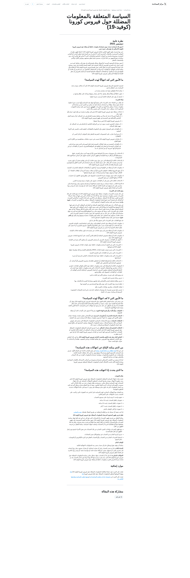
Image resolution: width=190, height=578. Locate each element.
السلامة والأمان (65, 4)
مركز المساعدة (127, 10)
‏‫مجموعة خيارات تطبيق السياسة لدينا (100, 477)
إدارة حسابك (74, 4)
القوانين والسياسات (56, 4)
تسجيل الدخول (39, 4)
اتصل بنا (27, 4)
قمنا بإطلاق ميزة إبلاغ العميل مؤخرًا (106, 351)
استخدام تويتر (82, 4)
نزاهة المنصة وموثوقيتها (117, 10)
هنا (71, 472)
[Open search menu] (32, 4)
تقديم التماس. (77, 412)
